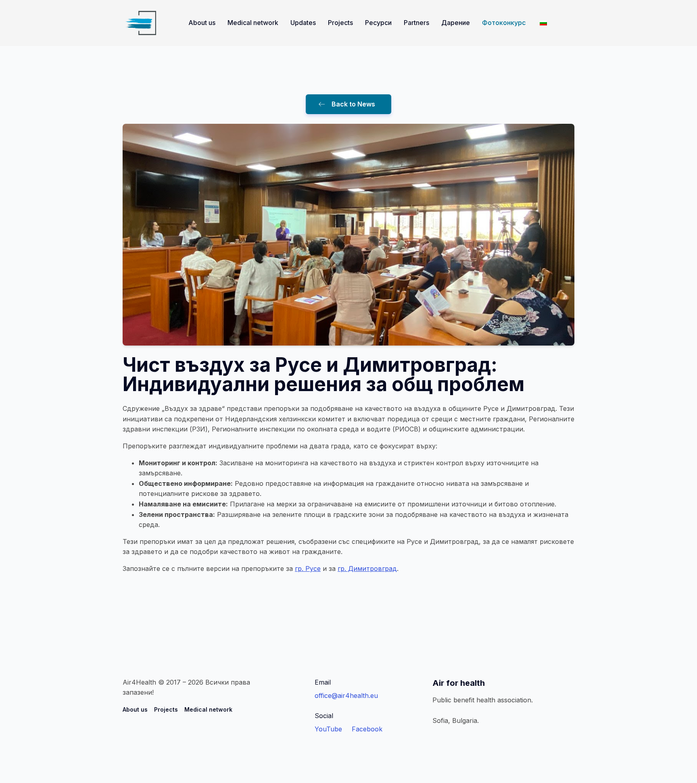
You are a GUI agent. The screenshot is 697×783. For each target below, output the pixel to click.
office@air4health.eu (346, 695)
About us (201, 23)
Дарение (455, 23)
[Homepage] (139, 23)
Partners (416, 23)
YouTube (328, 729)
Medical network (252, 23)
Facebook (367, 729)
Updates (303, 23)
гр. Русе (308, 568)
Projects (340, 23)
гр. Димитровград (367, 568)
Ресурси (378, 23)
